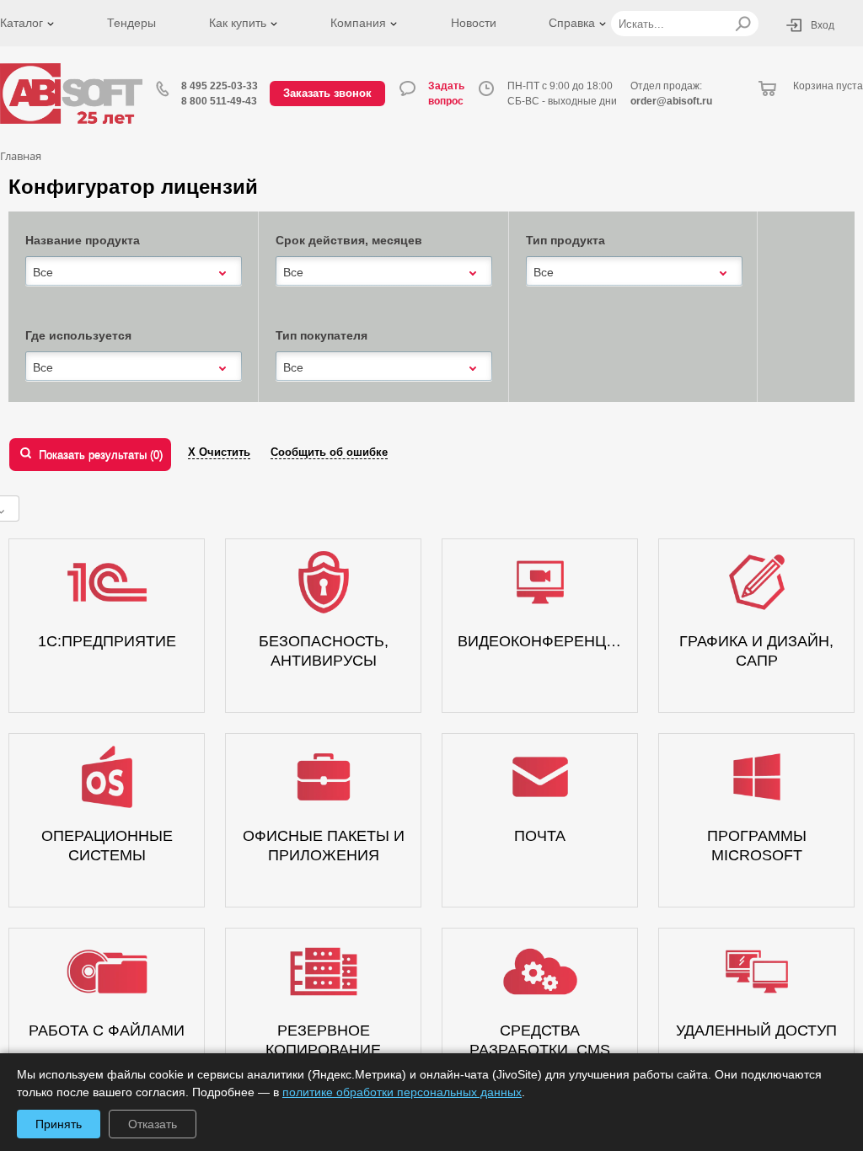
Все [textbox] (43, 272)
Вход (822, 25)
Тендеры (131, 22)
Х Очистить (219, 452)
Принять (58, 1124)
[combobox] (133, 272)
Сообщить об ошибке (329, 452)
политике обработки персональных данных (402, 1092)
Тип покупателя (321, 335)
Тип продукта (565, 240)
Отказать (152, 1124)
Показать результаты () (101, 454)
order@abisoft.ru (671, 101)
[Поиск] (743, 23)
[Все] (133, 271)
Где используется (78, 335)
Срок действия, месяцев (349, 240)
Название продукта (82, 240)
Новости (473, 22)
